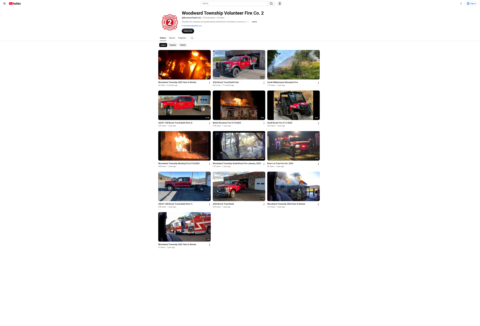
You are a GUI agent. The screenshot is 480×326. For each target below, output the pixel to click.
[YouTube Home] (14, 3)
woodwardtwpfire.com (193, 26)
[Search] (271, 3)
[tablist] (240, 38)
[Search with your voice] (279, 3)
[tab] (163, 38)
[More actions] (209, 82)
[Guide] (4, 3)
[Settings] (461, 3)
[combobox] (234, 3)
